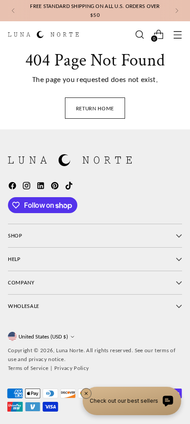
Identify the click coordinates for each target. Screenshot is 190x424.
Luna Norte (69, 350)
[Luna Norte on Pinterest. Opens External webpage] (55, 187)
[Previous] (13, 10)
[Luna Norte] (43, 34)
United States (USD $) (43, 336)
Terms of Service (28, 368)
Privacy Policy (71, 368)
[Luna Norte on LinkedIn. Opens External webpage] (41, 187)
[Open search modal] (139, 34)
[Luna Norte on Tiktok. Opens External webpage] (70, 187)
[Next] (176, 10)
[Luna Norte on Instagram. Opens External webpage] (27, 187)
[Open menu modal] (177, 34)
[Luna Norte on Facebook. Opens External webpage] (13, 187)
